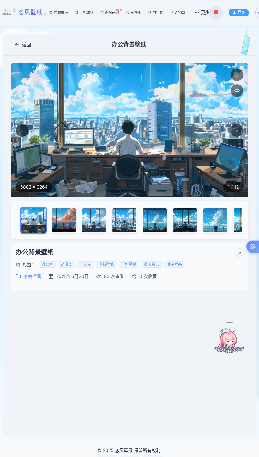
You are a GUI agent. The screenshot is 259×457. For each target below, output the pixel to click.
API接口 (181, 12)
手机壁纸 (86, 12)
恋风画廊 (112, 12)
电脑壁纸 (61, 12)
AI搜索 (136, 12)
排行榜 (158, 12)
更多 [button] (205, 12)
